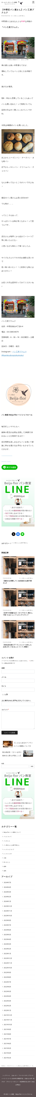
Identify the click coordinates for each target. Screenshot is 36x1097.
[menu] (33, 2)
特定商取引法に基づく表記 (27, 1081)
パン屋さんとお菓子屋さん (18, 15)
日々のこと (7, 862)
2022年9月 (7, 972)
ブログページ (10, 1066)
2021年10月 (8, 1025)
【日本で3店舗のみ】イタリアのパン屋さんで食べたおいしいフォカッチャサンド (18, 614)
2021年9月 (7, 1029)
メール (3, 677)
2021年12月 (8, 1015)
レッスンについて (9, 849)
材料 (5, 866)
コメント (5, 710)
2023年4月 (7, 939)
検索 (2, 763)
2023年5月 (7, 935)
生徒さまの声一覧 (29, 1078)
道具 (5, 871)
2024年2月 (7, 897)
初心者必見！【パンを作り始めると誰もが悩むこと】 (12, 753)
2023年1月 (7, 954)
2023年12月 (8, 906)
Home (3, 1066)
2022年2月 (7, 1006)
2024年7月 (7, 882)
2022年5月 (7, 991)
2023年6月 (7, 930)
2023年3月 (7, 944)
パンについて (8, 836)
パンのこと (7, 841)
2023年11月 (8, 911)
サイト (3, 686)
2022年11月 (8, 963)
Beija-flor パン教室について (12, 832)
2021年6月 (7, 1044)
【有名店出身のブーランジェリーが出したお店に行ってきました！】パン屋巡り (17, 646)
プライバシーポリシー (12, 1081)
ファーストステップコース (26, 1075)
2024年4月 (7, 887)
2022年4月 (7, 996)
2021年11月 (8, 1020)
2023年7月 (7, 925)
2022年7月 (7, 982)
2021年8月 (7, 1034)
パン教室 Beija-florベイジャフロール (20, 1094)
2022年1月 (7, 1010)
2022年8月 (7, 977)
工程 (5, 858)
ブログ (3, 1081)
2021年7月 (7, 1039)
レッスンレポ (8, 854)
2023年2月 (7, 949)
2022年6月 (7, 987)
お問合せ (18, 1085)
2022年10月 (8, 968)
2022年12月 (8, 958)
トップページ (6, 1075)
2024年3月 (7, 892)
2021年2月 (7, 1058)
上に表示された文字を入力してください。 (16, 700)
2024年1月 (7, 901)
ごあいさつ (14, 1075)
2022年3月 (7, 1001)
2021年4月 (7, 1053)
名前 (3, 668)
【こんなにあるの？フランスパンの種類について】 (23, 744)
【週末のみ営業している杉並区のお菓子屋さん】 (17, 582)
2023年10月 (8, 916)
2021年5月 (7, 1048)
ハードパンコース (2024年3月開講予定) (12, 1078)
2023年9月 (7, 920)
